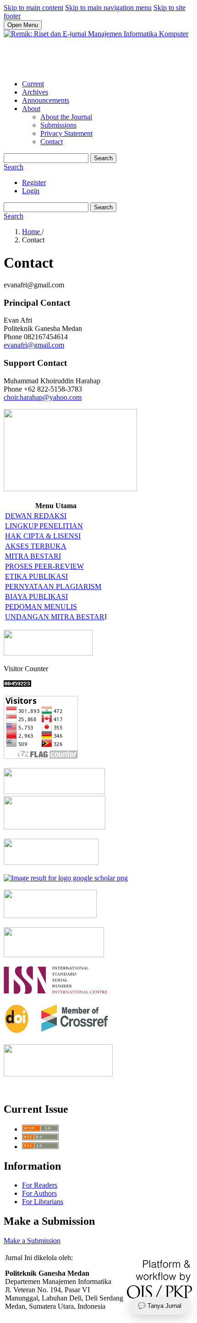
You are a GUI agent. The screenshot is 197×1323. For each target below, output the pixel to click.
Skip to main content (33, 7)
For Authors (39, 1193)
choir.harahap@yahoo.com (43, 397)
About (31, 108)
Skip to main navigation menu (108, 7)
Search (103, 158)
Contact (51, 142)
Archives (35, 92)
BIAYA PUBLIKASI (36, 596)
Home (32, 231)
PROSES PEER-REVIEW (44, 566)
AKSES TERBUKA (35, 546)
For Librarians (42, 1201)
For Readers (39, 1185)
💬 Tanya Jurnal (159, 1305)
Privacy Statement (66, 133)
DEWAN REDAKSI (35, 516)
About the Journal (66, 117)
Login (30, 191)
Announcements (45, 100)
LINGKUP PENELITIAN (44, 526)
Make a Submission (32, 1241)
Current (33, 84)
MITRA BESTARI (33, 556)
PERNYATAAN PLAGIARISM (53, 586)
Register (34, 182)
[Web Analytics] (17, 684)
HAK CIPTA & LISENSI (43, 536)
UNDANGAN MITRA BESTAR (54, 617)
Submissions (58, 125)
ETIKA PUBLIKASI (36, 576)
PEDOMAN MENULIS (41, 607)
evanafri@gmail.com (34, 345)
